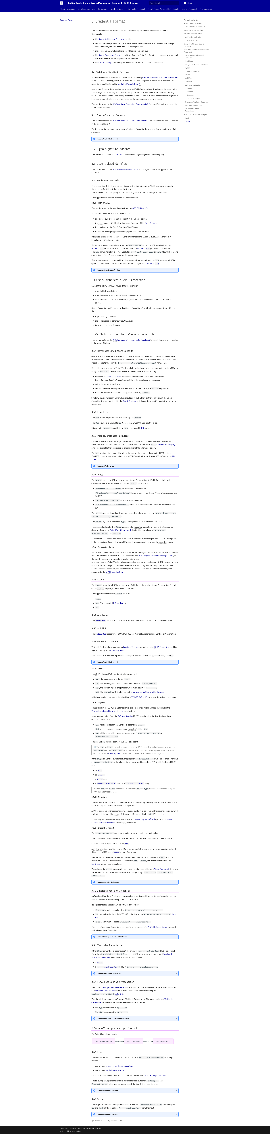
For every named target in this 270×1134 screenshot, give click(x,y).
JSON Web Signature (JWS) (143, 819)
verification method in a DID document (148, 691)
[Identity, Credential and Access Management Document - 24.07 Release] (61, 3)
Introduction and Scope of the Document (93, 9)
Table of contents (191, 20)
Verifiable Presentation (157, 926)
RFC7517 (97, 248)
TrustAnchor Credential (136, 9)
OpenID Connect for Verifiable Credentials (163, 9)
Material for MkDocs (74, 1131)
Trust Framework (161, 869)
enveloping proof (117, 650)
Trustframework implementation (212, 9)
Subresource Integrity (165, 444)
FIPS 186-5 (120, 154)
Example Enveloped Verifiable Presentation (113, 1018)
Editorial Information (67, 9)
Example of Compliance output (108, 1114)
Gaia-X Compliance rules (155, 1075)
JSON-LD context (114, 376)
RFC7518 (152, 263)
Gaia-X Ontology (105, 62)
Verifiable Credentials (115, 1070)
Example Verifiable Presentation (109, 973)
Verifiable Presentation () (130, 83)
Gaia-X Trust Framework (120, 530)
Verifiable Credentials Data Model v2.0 (131, 104)
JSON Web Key (140, 208)
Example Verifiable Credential (108, 139)
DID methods (118, 603)
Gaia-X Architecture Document (112, 39)
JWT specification (125, 716)
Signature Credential (189, 9)
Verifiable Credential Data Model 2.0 (160, 77)
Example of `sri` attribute (106, 466)
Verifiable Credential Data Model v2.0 (107, 710)
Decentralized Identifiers (125, 169)
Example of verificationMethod (108, 270)
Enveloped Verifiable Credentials (119, 1065)
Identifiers (95, 863)
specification (114, 571)
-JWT (134, 697)
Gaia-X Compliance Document (111, 55)
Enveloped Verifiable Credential (114, 987)
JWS (146, 697)
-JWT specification (163, 646)
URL (143, 428)
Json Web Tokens (130, 646)
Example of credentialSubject (108, 882)
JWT (140, 697)
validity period (114, 753)
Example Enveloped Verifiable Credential (112, 937)
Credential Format (118, 9)
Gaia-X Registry (129, 401)
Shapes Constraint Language (155, 555)
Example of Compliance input (107, 1090)
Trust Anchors (150, 223)
